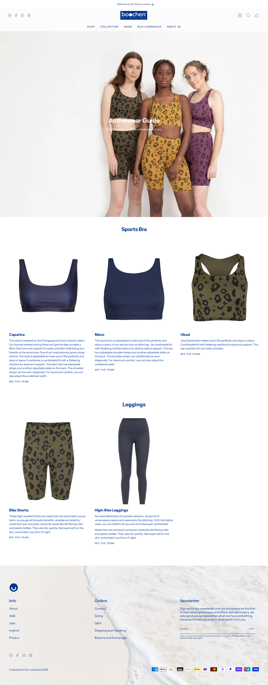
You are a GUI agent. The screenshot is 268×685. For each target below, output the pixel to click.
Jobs (12, 623)
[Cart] (257, 15)
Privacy (14, 638)
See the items (190, 354)
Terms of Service (188, 638)
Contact (100, 608)
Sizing (99, 616)
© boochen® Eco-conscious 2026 (28, 669)
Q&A (98, 623)
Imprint (14, 630)
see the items (19, 381)
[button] (91, 27)
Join (251, 629)
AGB (12, 616)
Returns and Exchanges (111, 638)
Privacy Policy (239, 635)
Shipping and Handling (110, 630)
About (13, 608)
